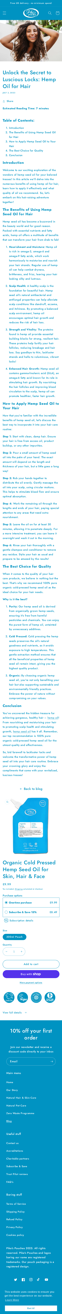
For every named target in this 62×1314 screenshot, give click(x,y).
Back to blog (33, 789)
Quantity (7, 944)
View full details (13, 1012)
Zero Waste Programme (20, 1113)
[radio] (6, 902)
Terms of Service (16, 1204)
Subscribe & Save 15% (23, 912)
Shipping (18, 889)
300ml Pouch (14, 937)
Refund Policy (14, 1219)
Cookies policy (15, 1235)
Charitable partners (17, 1158)
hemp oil (53, 718)
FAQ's (9, 1182)
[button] (4, 13)
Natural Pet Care (16, 1105)
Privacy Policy (14, 1227)
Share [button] (10, 101)
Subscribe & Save (16, 1166)
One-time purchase (20, 902)
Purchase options (12, 895)
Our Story (12, 1090)
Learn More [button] (12, 1300)
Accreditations (14, 1151)
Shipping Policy (15, 1211)
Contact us (12, 1143)
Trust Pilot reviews (17, 1174)
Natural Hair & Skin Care (21, 1098)
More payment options (31, 982)
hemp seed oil (22, 731)
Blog (9, 1121)
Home (9, 1082)
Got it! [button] (31, 1308)
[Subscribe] (51, 1061)
